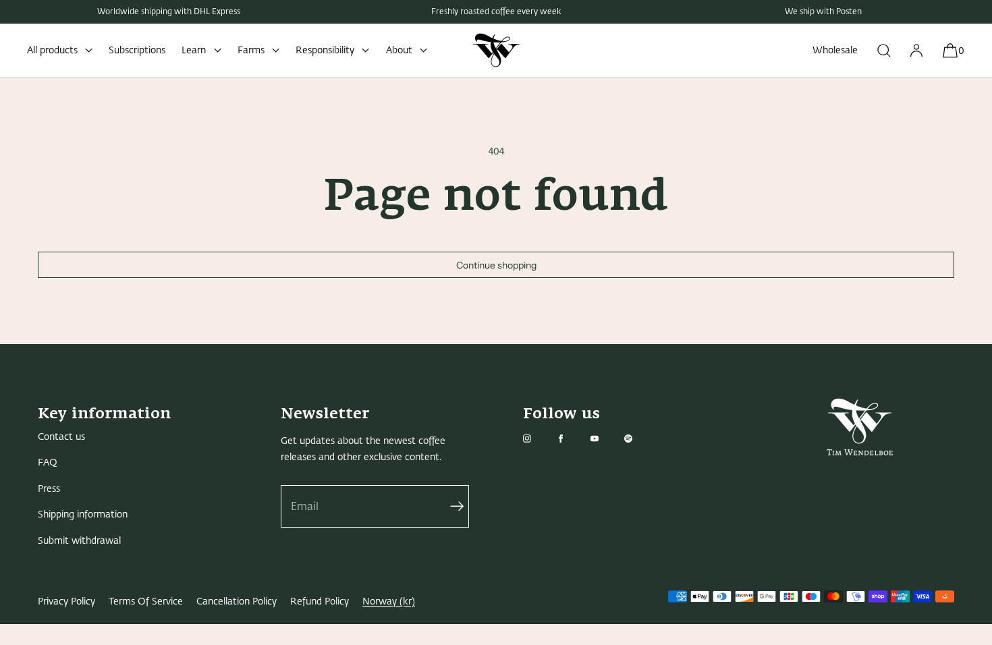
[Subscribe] (452, 506)
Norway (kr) (388, 601)
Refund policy (319, 601)
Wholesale (835, 50)
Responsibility (325, 50)
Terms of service (146, 601)
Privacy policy (66, 601)
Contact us (61, 436)
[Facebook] (571, 438)
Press (49, 488)
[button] (884, 50)
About (399, 50)
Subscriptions (137, 50)
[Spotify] (639, 438)
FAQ (47, 462)
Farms (251, 50)
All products (52, 50)
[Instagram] (538, 438)
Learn (194, 50)
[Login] (916, 50)
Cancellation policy (236, 601)
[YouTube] (605, 438)
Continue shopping (496, 265)
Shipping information (83, 514)
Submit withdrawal (79, 540)
